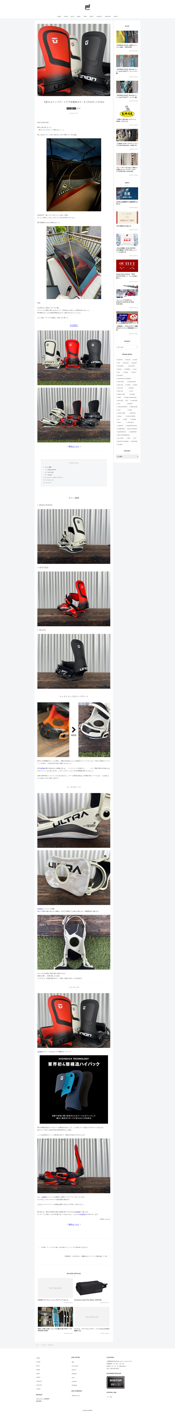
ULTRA (74, 325)
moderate (74, 1381)
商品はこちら (74, 446)
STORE (38, 1362)
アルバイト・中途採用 (42, 1398)
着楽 (73, 1362)
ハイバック (48, 482)
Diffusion (74, 1369)
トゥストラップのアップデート (54, 477)
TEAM (38, 1373)
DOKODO (74, 1373)
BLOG (74, 108)
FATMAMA (74, 1385)
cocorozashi (75, 1366)
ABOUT (38, 1377)
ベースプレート (49, 480)
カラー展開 (48, 467)
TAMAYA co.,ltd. (76, 1395)
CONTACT (39, 1381)
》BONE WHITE (51, 470)
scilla (73, 1377)
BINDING (69, 108)
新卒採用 (38, 1401)
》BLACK (49, 475)
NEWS (38, 1369)
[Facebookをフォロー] (108, 1397)
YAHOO (38, 1389)
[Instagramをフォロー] (110, 1397)
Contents (72, 463)
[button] (136, 347)
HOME (38, 1358)
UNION (78, 108)
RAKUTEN (39, 1385)
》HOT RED (50, 472)
